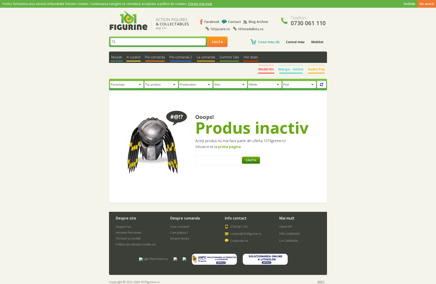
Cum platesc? (179, 232)
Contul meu (295, 42)
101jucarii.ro (219, 29)
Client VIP (285, 227)
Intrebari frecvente (128, 232)
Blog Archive (258, 22)
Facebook (211, 22)
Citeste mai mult (200, 4)
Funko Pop (316, 69)
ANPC (321, 281)
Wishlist (317, 42)
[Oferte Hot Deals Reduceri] (265, 84)
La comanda (206, 57)
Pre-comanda (155, 57)
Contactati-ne (239, 241)
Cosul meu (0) (268, 42)
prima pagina (229, 146)
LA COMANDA (288, 241)
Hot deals (251, 57)
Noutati (116, 57)
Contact (234, 22)
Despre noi (123, 227)
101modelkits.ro (250, 29)
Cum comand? (179, 227)
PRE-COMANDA (289, 234)
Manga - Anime (290, 69)
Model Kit (266, 69)
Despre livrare (179, 238)
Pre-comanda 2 (180, 57)
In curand (133, 57)
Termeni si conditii (128, 238)
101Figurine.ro (128, 20)
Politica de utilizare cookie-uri (136, 244)
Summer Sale (229, 57)
